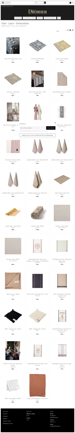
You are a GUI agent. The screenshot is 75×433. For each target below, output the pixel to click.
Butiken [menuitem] (8, 2)
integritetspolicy (44, 131)
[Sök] (45, 3)
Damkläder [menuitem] (18, 18)
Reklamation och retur (8, 423)
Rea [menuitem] (59, 18)
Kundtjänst (5, 416)
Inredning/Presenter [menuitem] (50, 18)
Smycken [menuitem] (40, 18)
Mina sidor (5, 413)
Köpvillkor (5, 418)
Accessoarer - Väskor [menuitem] (29, 18)
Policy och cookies (7, 421)
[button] (3, 2)
